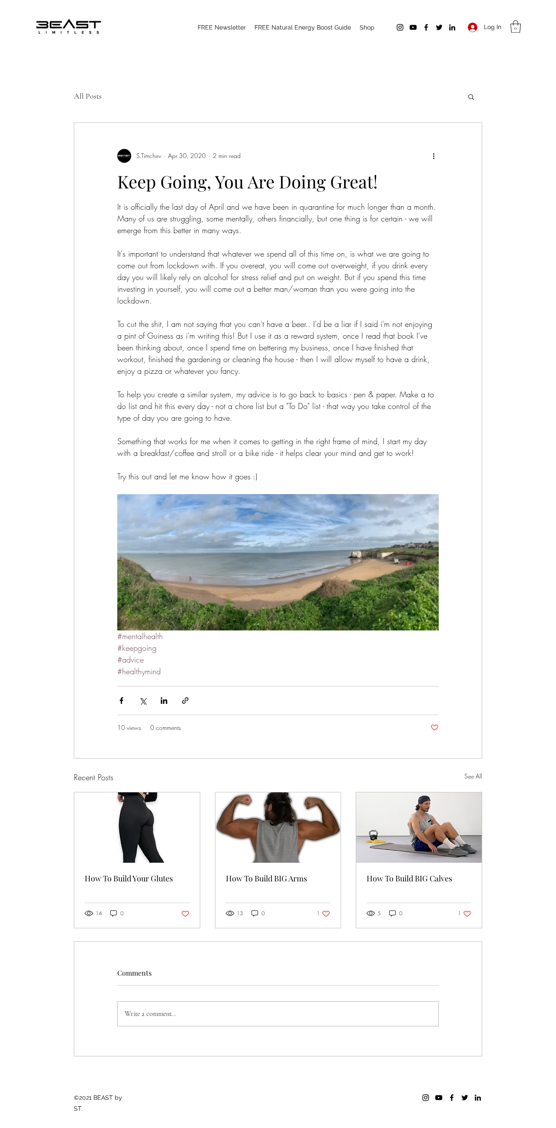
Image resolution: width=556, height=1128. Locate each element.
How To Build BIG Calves (409, 878)
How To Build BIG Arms (266, 878)
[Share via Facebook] (121, 700)
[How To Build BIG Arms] (278, 827)
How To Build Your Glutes (129, 878)
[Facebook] (426, 27)
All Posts (88, 96)
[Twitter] (439, 27)
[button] (515, 26)
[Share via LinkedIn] (164, 700)
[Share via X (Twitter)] (143, 700)
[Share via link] (185, 700)
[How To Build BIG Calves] (419, 827)
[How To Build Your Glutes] (137, 827)
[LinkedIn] (452, 27)
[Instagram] (400, 27)
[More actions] (433, 156)
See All (473, 776)
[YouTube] (413, 27)
